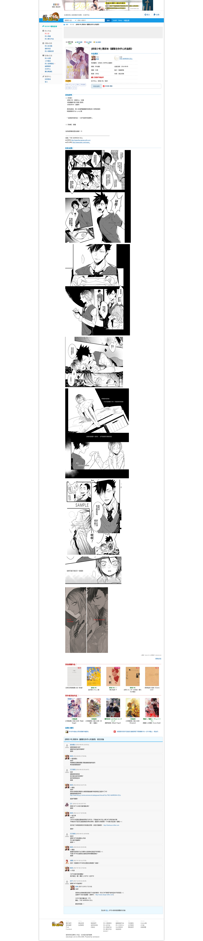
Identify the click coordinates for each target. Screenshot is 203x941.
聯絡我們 (93, 923)
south (115, 20)
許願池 (93, 927)
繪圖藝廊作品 (120, 923)
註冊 (157, 15)
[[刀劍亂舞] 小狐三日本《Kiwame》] (133, 707)
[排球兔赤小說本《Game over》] (152, 676)
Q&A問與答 (119, 927)
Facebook (69, 929)
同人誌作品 (106, 925)
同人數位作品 (49, 39)
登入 (148, 15)
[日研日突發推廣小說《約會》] (74, 676)
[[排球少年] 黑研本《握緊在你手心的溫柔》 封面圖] (77, 63)
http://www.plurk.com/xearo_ (81, 142)
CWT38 (74, 88)
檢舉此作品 (158, 658)
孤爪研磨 (68, 88)
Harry (120, 20)
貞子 (71, 881)
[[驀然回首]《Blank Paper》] (113, 707)
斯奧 (97, 59)
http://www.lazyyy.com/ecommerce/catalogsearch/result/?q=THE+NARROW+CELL (95, 795)
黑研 (78, 84)
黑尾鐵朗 (83, 84)
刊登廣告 (131, 923)
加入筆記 (98, 42)
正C (71, 803)
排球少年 (68, 84)
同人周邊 (48, 36)
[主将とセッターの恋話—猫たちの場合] (133, 676)
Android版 (144, 923)
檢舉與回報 (94, 925)
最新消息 (48, 48)
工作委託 (48, 61)
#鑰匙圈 (126, 20)
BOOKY (105, 931)
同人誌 (47, 33)
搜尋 (108, 20)
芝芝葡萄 (73, 769)
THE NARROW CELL (125, 58)
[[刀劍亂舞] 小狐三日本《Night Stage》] (74, 707)
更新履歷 (68, 925)
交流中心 (48, 69)
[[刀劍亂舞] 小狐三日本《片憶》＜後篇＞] (94, 707)
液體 (71, 860)
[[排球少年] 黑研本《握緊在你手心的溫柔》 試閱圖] (98, 196)
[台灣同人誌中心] (51, 16)
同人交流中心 (120, 925)
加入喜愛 (89, 42)
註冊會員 (48, 79)
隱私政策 (81, 923)
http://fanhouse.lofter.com (111, 825)
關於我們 (68, 923)
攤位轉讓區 (48, 71)
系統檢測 (118, 929)
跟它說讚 (79, 42)
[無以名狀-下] (113, 676)
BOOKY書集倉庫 (51, 26)
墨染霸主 (73, 744)
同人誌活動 (48, 46)
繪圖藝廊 (48, 66)
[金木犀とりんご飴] (94, 676)
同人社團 (48, 58)
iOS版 (142, 925)
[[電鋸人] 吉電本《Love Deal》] (152, 707)
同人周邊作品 (107, 927)
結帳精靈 (143, 927)
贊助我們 (131, 927)
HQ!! (73, 84)
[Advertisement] (113, 32)
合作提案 (131, 925)
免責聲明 (81, 925)
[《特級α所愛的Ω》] (101, 5)
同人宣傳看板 (49, 63)
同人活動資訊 (107, 923)
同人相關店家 (49, 51)
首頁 (67, 24)
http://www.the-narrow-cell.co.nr (80, 140)
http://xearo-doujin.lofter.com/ (104, 895)
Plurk (67, 927)
